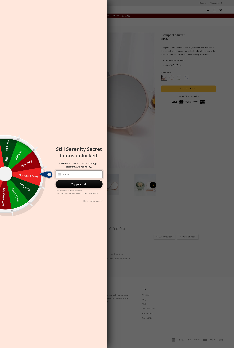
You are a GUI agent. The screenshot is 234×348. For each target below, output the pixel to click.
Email (66, 174)
